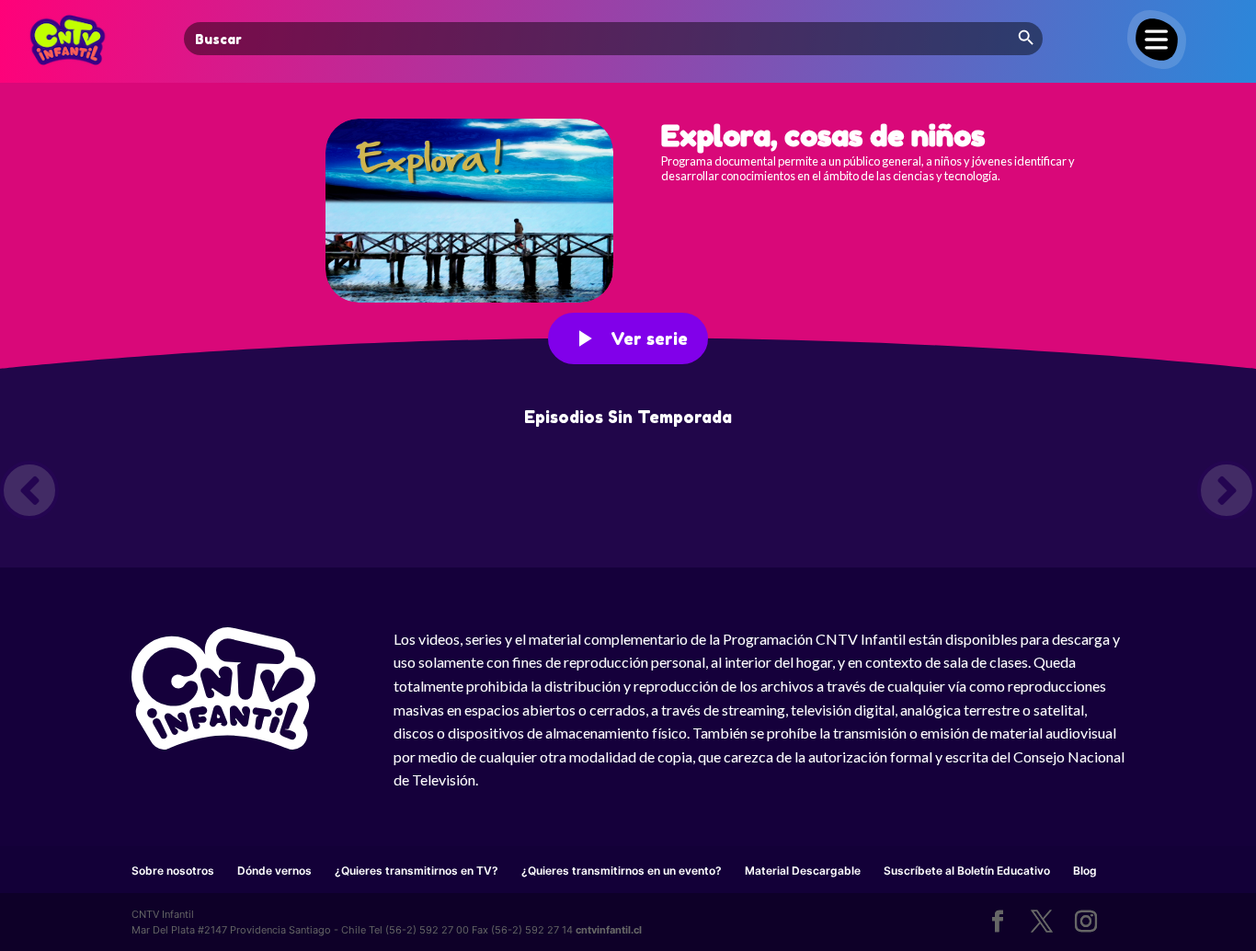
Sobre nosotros (172, 870)
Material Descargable (803, 870)
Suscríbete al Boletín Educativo (967, 870)
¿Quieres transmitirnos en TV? (416, 870)
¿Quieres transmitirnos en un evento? (621, 870)
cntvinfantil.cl (609, 929)
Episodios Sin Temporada (628, 417)
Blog (1085, 870)
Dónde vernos (274, 870)
